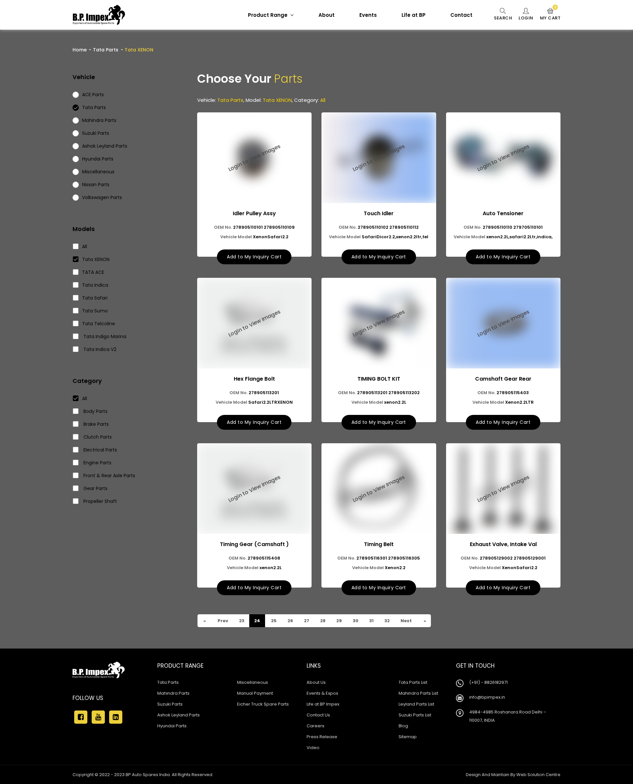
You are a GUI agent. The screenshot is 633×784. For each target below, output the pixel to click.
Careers (315, 726)
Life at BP (414, 15)
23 (241, 621)
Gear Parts (94, 488)
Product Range (268, 15)
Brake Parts (95, 424)
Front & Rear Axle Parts (108, 475)
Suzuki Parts (170, 704)
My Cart (550, 14)
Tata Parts (105, 49)
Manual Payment (255, 693)
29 (338, 621)
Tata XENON (95, 259)
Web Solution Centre (538, 774)
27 (306, 621)
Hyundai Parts (172, 726)
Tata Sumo (95, 310)
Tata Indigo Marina (104, 336)
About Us (316, 682)
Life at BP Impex (323, 704)
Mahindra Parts (173, 693)
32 (386, 621)
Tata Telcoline (98, 323)
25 (273, 621)
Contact (461, 15)
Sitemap (408, 737)
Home (80, 49)
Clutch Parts (97, 437)
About (326, 15)
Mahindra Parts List (418, 693)
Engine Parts (96, 462)
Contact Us (318, 715)
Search (503, 18)
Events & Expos (322, 693)
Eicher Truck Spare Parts (263, 704)
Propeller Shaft (99, 501)
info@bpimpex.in (487, 697)
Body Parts (94, 411)
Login (526, 18)
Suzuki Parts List (415, 715)
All (84, 246)
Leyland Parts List (416, 704)
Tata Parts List (413, 682)
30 (355, 621)
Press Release (322, 737)
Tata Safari (94, 298)
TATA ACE (93, 272)
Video (313, 747)
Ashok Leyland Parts (178, 715)
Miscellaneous (252, 682)
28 (322, 621)
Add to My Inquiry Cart (254, 256)
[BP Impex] (99, 15)
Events (368, 15)
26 (289, 621)
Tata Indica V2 (99, 349)
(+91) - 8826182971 (488, 682)
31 (371, 621)
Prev (222, 621)
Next (406, 621)
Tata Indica (95, 285)
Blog (403, 726)
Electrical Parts (99, 450)
